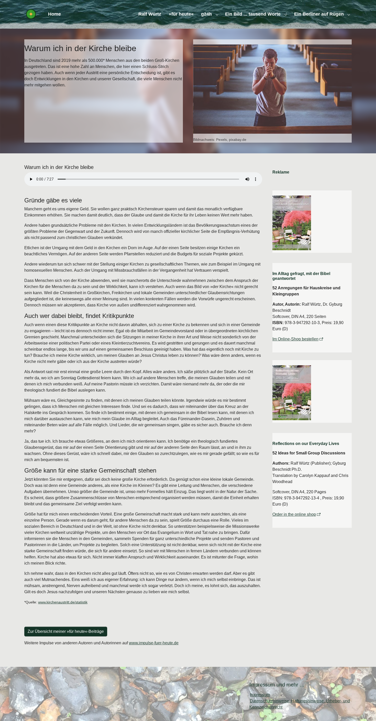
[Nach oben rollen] (365, 710)
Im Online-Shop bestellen (295, 339)
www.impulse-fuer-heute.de (154, 643)
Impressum (260, 695)
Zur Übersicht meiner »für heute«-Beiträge (66, 631)
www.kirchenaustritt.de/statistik (62, 602)
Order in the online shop (294, 514)
